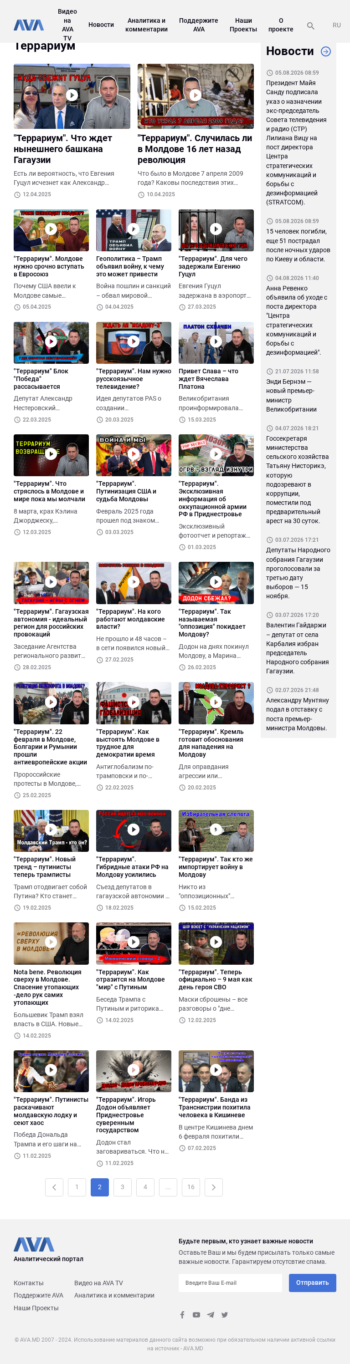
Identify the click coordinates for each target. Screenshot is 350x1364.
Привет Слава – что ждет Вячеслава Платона (208, 378)
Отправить (312, 1282)
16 (191, 1187)
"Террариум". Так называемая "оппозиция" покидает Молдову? (212, 623)
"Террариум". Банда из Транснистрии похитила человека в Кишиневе (215, 1107)
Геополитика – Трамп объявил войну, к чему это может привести (130, 266)
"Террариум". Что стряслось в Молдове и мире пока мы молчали (49, 491)
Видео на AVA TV (98, 1283)
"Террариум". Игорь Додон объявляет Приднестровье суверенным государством (126, 1115)
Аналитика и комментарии (114, 1295)
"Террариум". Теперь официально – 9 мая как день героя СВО (215, 979)
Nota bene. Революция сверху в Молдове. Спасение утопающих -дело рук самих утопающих (48, 987)
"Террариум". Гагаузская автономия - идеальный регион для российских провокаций (51, 623)
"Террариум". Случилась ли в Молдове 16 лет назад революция (195, 148)
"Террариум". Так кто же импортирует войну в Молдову (216, 866)
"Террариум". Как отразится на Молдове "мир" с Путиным (130, 979)
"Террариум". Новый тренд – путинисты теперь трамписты (45, 866)
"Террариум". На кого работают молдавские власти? (130, 619)
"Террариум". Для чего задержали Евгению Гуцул (213, 266)
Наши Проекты (36, 1308)
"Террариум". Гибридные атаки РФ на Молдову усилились (132, 866)
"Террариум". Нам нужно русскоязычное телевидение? (133, 378)
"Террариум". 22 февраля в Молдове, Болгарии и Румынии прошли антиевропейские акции (50, 747)
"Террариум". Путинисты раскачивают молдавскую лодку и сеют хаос (51, 1111)
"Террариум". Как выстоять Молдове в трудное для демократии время (128, 743)
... (168, 1187)
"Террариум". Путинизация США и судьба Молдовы (126, 491)
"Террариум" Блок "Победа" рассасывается (41, 378)
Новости (101, 24)
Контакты (29, 1283)
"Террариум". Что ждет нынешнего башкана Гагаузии (63, 148)
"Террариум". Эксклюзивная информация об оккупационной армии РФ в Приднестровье (213, 499)
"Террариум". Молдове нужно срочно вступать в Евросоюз (49, 266)
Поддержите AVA (38, 1295)
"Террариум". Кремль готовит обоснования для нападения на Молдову (211, 743)
